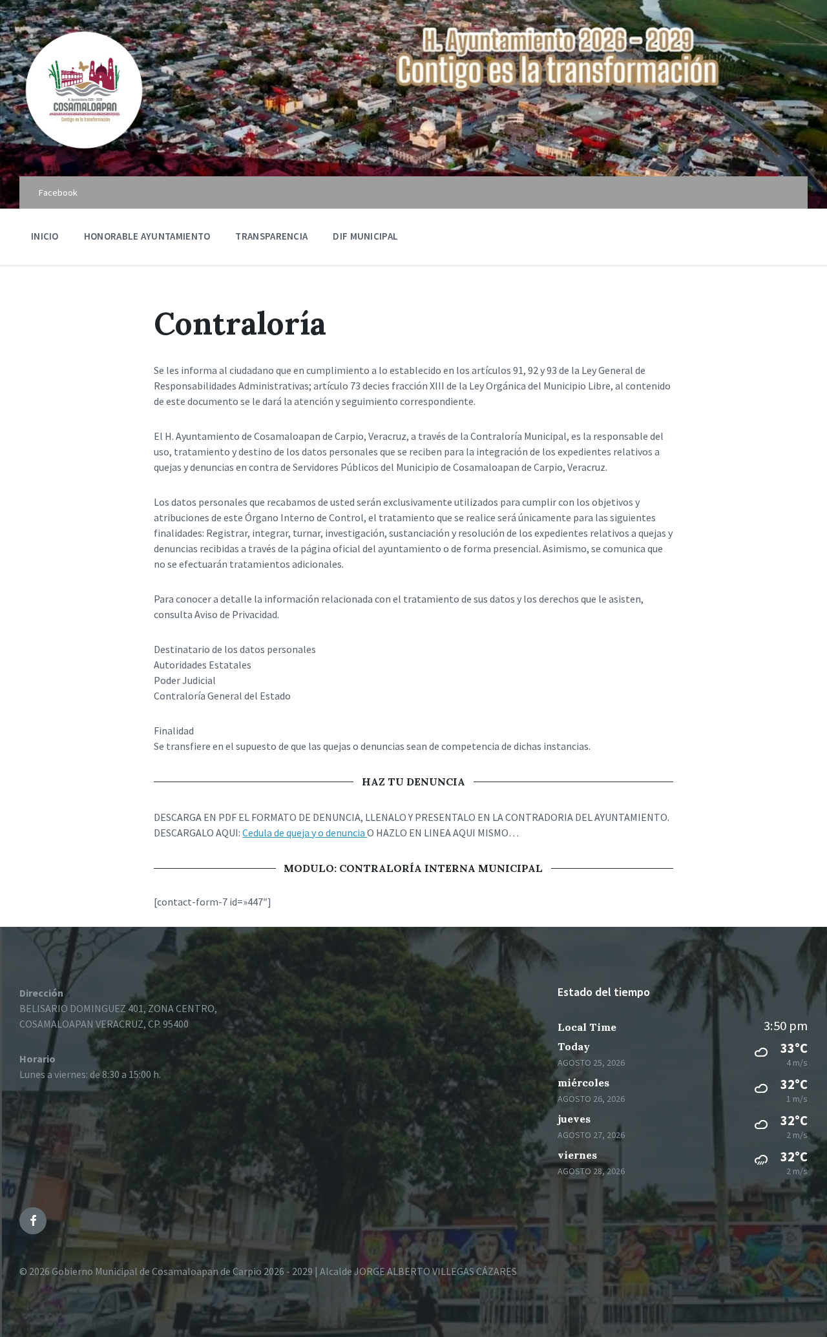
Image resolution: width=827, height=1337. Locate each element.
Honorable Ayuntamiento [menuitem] (147, 236)
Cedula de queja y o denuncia (304, 832)
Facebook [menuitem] (58, 192)
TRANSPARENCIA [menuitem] (271, 236)
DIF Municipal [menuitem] (365, 236)
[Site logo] (84, 151)
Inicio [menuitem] (45, 236)
